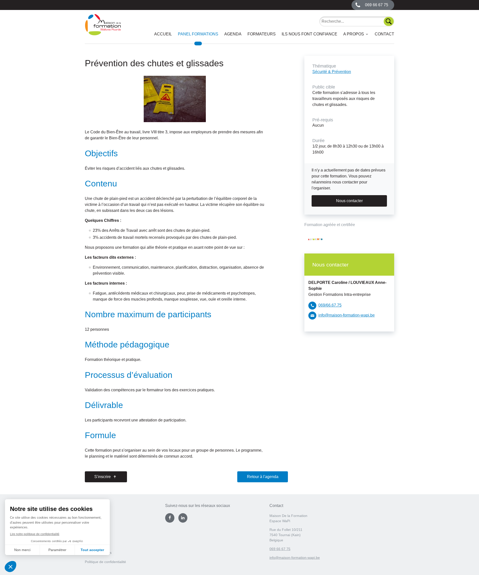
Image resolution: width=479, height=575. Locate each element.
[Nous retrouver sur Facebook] (169, 518)
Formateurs (261, 34)
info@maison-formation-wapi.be (346, 315)
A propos (353, 34)
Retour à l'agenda (262, 477)
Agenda (232, 34)
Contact (384, 34)
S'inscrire (103, 477)
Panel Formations (198, 34)
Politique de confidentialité (105, 562)
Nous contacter (349, 201)
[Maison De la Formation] (103, 29)
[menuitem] (163, 34)
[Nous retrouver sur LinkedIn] (182, 518)
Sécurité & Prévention (331, 72)
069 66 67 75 (279, 549)
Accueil (163, 34)
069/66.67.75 (330, 305)
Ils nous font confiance (309, 34)
